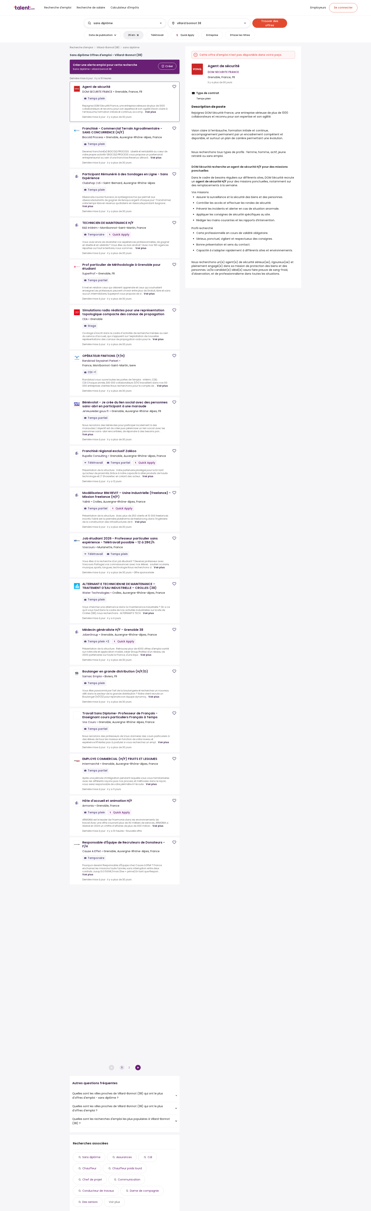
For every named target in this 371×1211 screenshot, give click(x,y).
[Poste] (121, 23)
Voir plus (150, 111)
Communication (129, 1179)
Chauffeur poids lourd (127, 1168)
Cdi (150, 1157)
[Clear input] (161, 23)
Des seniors (90, 1202)
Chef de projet (92, 1179)
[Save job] (174, 86)
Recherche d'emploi (81, 47)
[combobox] (125, 23)
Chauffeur (89, 1168)
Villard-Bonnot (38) (108, 47)
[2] (138, 1067)
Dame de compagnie (144, 1191)
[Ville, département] (205, 23)
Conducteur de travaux (98, 1191)
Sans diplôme (91, 1157)
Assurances (124, 1157)
